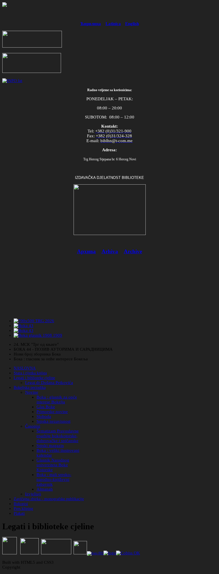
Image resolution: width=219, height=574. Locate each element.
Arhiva (110, 251)
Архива (86, 251)
